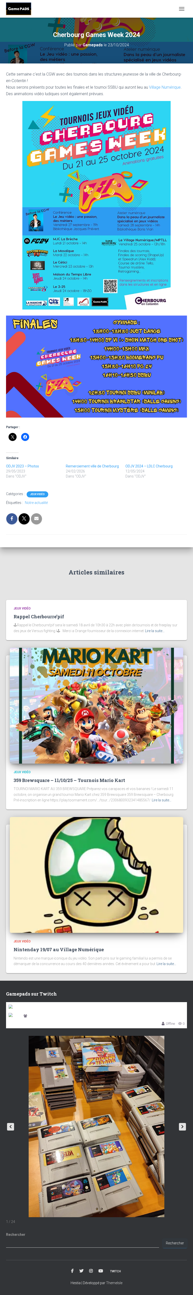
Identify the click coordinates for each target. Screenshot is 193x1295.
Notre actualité (36, 503)
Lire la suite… (155, 631)
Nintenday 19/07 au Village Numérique (59, 949)
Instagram (91, 1271)
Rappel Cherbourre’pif (39, 617)
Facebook (72, 1271)
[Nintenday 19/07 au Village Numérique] (96, 875)
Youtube (101, 1271)
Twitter (81, 1271)
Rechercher (15, 1235)
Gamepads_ (37, 1016)
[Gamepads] (20, 9)
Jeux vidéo (37, 494)
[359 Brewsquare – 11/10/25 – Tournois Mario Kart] (96, 705)
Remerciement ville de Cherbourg (92, 466)
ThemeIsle (114, 1283)
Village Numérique (165, 87)
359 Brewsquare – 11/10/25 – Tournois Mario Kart (69, 780)
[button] (182, 1127)
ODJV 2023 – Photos (22, 466)
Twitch (115, 1271)
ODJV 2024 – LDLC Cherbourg (149, 466)
